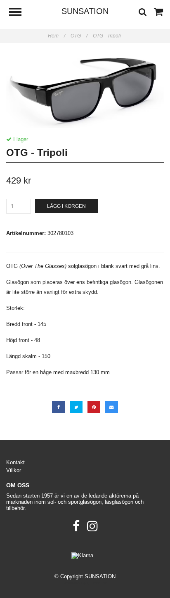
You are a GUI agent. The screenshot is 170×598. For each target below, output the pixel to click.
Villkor (13, 470)
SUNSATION (85, 11)
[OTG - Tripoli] (85, 89)
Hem (56, 36)
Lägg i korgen (66, 206)
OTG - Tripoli (107, 36)
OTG (79, 36)
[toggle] (19, 13)
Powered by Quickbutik (85, 583)
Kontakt (15, 462)
